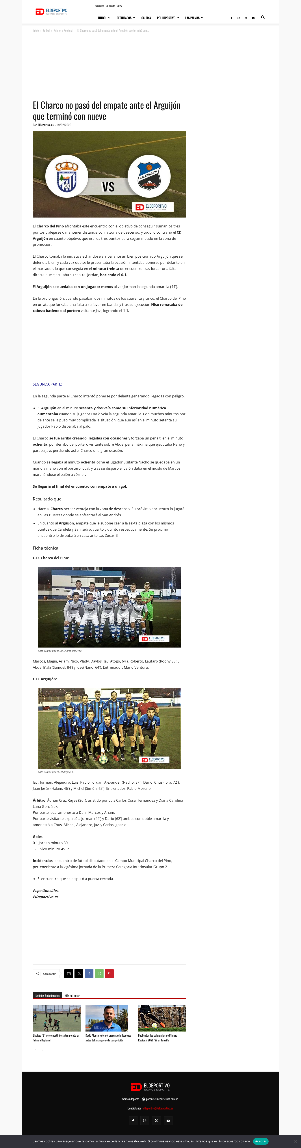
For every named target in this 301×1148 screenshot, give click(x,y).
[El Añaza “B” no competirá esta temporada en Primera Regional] (57, 1021)
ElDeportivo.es (46, 124)
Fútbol (102, 17)
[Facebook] (231, 18)
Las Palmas (192, 17)
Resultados (124, 17)
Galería (146, 17)
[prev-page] (35, 1049)
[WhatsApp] (99, 973)
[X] (246, 18)
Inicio (36, 30)
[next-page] (42, 1049)
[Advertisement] (150, 66)
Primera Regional (63, 30)
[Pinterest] (109, 973)
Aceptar (260, 1141)
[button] (263, 18)
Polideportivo (166, 17)
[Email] (68, 973)
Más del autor (72, 995)
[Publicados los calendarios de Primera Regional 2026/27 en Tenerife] (162, 1021)
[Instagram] (238, 18)
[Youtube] (253, 18)
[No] (295, 1141)
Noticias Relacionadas (47, 995)
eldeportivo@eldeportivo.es (158, 1108)
